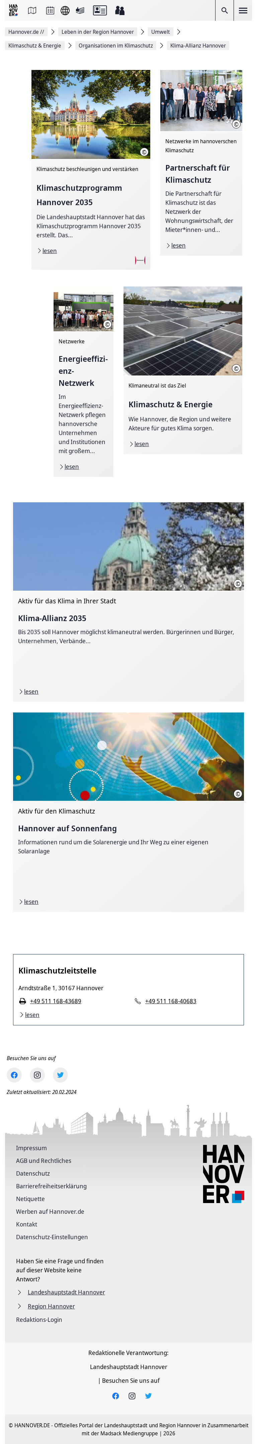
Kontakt (26, 1224)
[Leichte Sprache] (80, 10)
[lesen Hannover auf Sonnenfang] (128, 812)
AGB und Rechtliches (43, 1161)
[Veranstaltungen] (50, 10)
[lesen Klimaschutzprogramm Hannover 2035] (91, 170)
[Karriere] (120, 10)
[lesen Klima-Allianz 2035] (128, 602)
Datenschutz (33, 1173)
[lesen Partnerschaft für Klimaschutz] (201, 163)
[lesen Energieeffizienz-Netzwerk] (83, 381)
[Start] (14, 10)
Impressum (31, 1148)
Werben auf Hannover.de (50, 1211)
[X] (60, 1075)
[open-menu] (243, 10)
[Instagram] (37, 1075)
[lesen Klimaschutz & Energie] (183, 370)
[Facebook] (14, 1075)
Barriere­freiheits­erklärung (51, 1186)
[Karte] (32, 10)
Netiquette (30, 1199)
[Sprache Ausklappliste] (65, 10)
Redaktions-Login (39, 1319)
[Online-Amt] (100, 10)
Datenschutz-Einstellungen (52, 1237)
